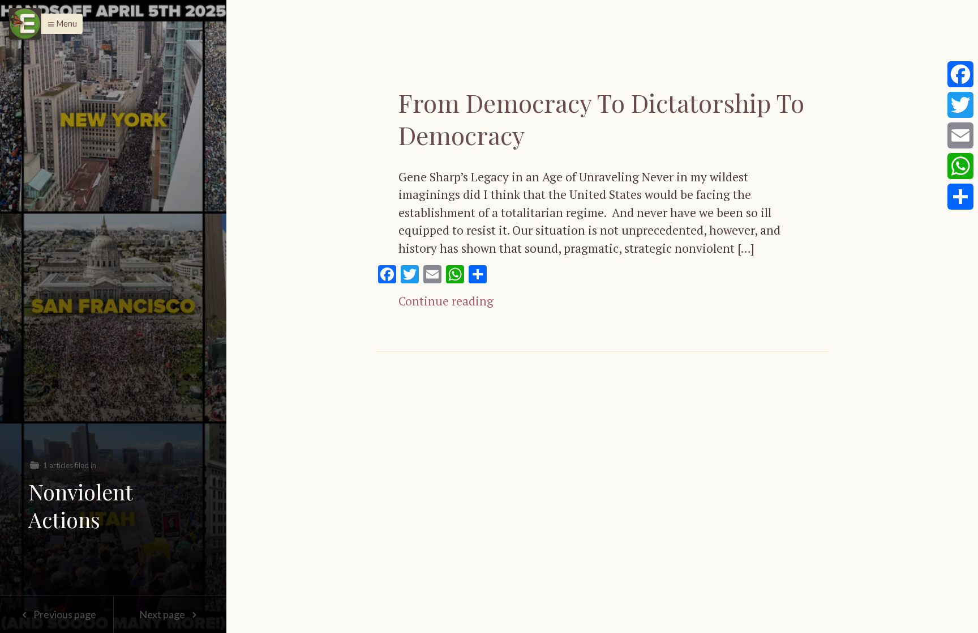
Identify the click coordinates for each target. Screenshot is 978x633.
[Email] (960, 135)
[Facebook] (960, 74)
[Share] (960, 196)
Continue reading (446, 301)
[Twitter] (960, 105)
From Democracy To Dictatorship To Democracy (601, 118)
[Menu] (25, 24)
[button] (59, 24)
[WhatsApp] (960, 166)
